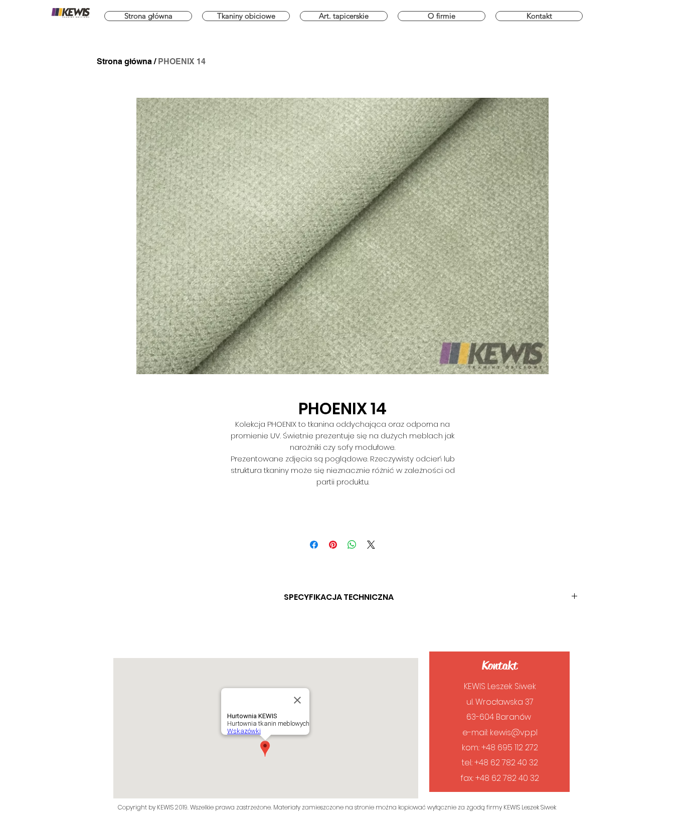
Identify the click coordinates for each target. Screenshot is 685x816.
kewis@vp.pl (514, 732)
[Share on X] (371, 545)
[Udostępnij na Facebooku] (314, 545)
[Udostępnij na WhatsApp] (352, 545)
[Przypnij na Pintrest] (333, 545)
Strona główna (124, 61)
